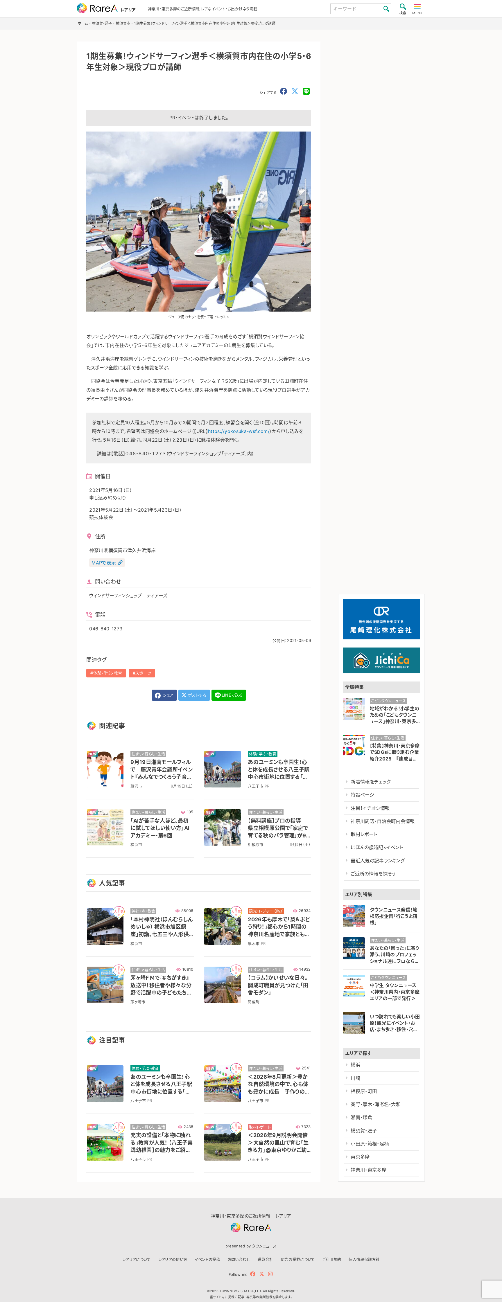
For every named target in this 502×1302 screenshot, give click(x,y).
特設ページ (362, 795)
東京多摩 (360, 1157)
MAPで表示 (104, 563)
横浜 (355, 1065)
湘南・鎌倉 (361, 1117)
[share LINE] (306, 91)
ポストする (197, 695)
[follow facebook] (252, 1274)
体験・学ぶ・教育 (107, 672)
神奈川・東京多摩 (368, 1170)
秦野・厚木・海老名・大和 (376, 1104)
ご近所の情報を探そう (373, 874)
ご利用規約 (331, 1259)
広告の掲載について (298, 1259)
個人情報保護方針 (364, 1259)
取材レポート (364, 834)
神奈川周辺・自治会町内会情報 (383, 821)
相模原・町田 (364, 1091)
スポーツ (143, 672)
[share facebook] (283, 91)
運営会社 (265, 1259)
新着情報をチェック (370, 782)
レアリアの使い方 (172, 1259)
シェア (167, 695)
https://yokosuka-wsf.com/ (239, 431)
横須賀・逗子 (364, 1130)
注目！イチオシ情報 (370, 808)
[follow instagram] (270, 1274)
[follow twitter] (261, 1274)
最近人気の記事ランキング (377, 861)
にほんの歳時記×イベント (377, 847)
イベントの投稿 (207, 1259)
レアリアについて (136, 1259)
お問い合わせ (239, 1259)
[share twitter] (294, 91)
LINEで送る (232, 695)
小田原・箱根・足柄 (370, 1144)
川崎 (355, 1078)
